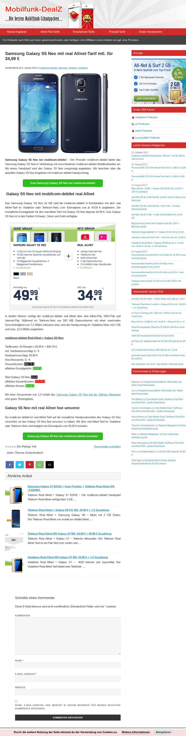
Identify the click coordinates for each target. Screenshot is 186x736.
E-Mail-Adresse (26, 674)
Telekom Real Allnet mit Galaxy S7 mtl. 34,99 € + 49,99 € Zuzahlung (70, 533)
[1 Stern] (6, 447)
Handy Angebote (17, 31)
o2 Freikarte (142, 123)
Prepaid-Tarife (117, 31)
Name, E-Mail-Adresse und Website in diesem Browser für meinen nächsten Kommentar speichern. (68, 707)
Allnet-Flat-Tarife (50, 31)
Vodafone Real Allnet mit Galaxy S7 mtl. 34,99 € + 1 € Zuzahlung (68, 557)
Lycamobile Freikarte (147, 137)
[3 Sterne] (10, 447)
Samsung (63, 68)
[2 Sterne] (8, 447)
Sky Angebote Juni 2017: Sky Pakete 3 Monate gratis (157, 364)
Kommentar (22, 615)
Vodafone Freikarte (146, 117)
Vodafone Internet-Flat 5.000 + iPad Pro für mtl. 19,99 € (158, 237)
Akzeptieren (163, 732)
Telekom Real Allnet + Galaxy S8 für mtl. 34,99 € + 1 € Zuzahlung (68, 510)
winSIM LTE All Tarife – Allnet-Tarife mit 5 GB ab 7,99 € (158, 299)
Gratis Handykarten (150, 31)
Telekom (73, 68)
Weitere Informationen (136, 732)
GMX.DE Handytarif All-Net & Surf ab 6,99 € (153, 335)
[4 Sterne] (13, 447)
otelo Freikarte (143, 130)
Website (20, 687)
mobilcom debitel (48, 68)
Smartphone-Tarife (83, 31)
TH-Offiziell (137, 399)
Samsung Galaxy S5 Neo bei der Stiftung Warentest (88, 394)
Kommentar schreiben (107, 446)
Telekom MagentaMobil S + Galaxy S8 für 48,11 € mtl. (158, 232)
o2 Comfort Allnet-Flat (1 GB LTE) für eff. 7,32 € (154, 350)
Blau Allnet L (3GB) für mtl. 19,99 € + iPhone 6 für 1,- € (158, 322)
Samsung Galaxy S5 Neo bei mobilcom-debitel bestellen (62, 436)
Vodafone (83, 68)
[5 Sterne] (15, 447)
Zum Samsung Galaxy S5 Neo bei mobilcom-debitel (62, 182)
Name (19, 660)
